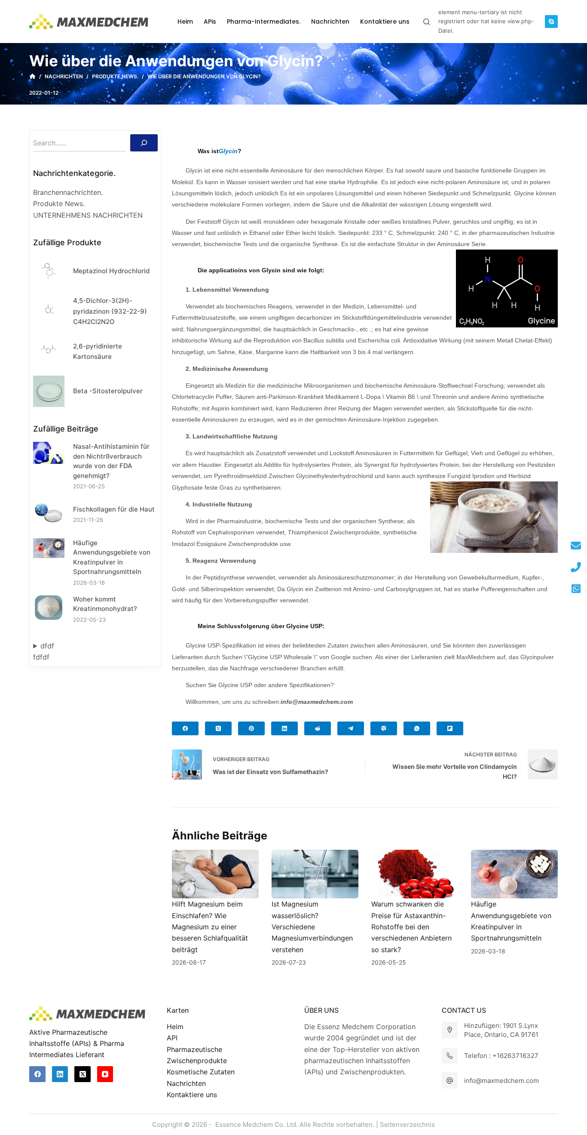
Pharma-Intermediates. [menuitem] (263, 21)
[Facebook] (185, 728)
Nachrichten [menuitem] (330, 21)
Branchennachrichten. (68, 192)
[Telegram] (350, 728)
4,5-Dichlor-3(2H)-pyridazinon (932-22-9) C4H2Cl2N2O (110, 311)
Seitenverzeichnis (407, 1124)
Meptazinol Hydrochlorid (111, 271)
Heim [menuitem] (185, 21)
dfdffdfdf (43, 651)
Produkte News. (59, 203)
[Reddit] (317, 728)
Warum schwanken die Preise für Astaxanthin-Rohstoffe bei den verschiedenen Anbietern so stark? (411, 927)
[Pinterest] (251, 728)
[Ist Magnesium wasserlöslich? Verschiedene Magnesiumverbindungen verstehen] (315, 874)
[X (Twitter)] (218, 728)
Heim (175, 1026)
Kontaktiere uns (192, 1094)
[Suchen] (144, 142)
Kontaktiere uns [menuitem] (385, 21)
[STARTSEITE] (32, 76)
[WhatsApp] (417, 728)
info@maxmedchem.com (501, 1080)
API (172, 1037)
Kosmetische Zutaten (201, 1071)
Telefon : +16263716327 (501, 1056)
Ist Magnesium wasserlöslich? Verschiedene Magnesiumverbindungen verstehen (312, 927)
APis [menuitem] (210, 21)
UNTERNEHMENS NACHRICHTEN (88, 215)
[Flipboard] (450, 728)
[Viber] (383, 728)
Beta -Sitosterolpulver (108, 391)
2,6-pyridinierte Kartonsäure (97, 351)
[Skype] (551, 21)
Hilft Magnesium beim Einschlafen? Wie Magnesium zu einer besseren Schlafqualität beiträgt (210, 927)
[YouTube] (105, 1074)
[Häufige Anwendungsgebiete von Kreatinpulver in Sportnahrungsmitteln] (514, 874)
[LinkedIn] (284, 728)
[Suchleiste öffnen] (426, 22)
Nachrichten (186, 1083)
